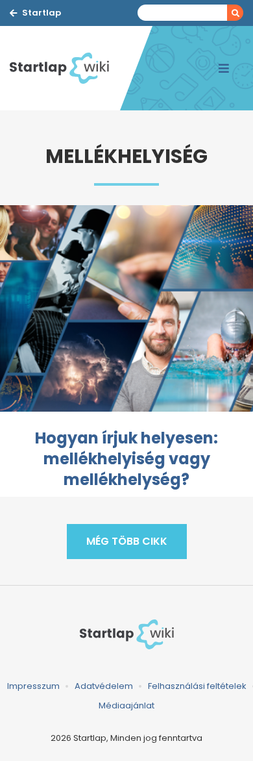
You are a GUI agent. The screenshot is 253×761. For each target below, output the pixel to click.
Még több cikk (126, 541)
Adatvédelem (104, 686)
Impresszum (33, 686)
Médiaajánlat (126, 705)
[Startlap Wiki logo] (126, 634)
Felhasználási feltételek (197, 686)
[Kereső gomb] (235, 13)
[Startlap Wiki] (65, 68)
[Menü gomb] (224, 68)
